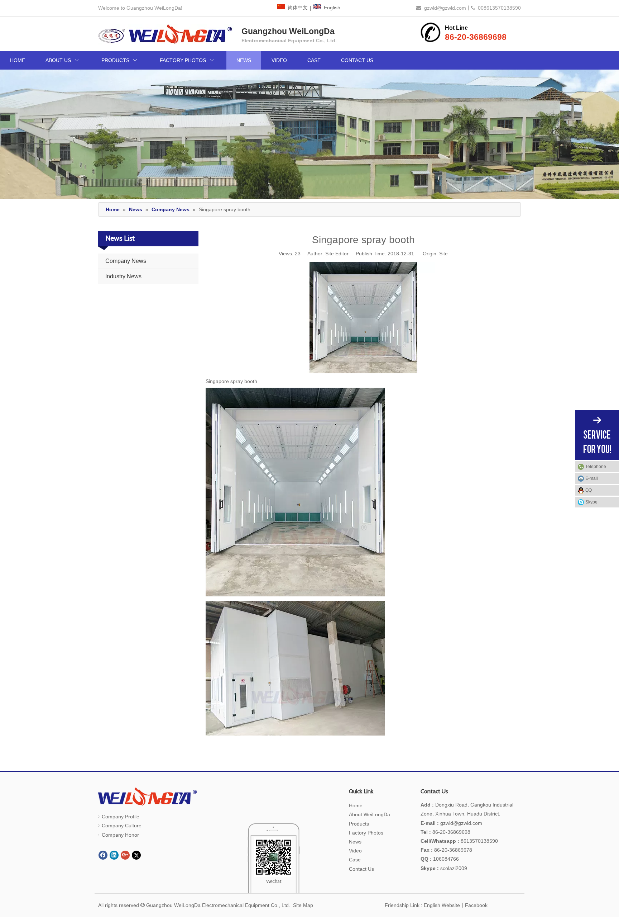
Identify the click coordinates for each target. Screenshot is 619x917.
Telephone (595, 466)
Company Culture (121, 825)
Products (359, 824)
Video (355, 851)
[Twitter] (136, 855)
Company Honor (120, 835)
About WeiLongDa (369, 814)
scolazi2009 (444, 868)
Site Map (303, 905)
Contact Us (361, 869)
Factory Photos (366, 833)
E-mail (591, 478)
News (355, 842)
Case (355, 859)
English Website (442, 905)
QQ (588, 490)
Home (356, 805)
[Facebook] (103, 855)
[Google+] (125, 855)
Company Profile (120, 816)
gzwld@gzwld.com (445, 8)
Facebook (476, 905)
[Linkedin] (114, 855)
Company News (125, 261)
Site (443, 253)
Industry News (123, 276)
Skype (591, 502)
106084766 (440, 859)
